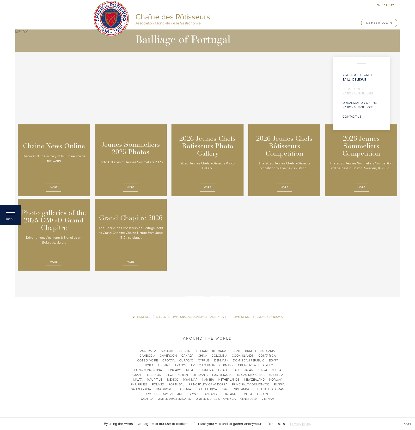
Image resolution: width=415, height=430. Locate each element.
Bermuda (219, 351)
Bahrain (183, 351)
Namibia (208, 380)
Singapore (163, 389)
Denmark (221, 360)
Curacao (186, 360)
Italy (236, 370)
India (189, 370)
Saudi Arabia (141, 389)
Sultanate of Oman (269, 389)
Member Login (379, 22)
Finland (164, 365)
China (202, 356)
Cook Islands (243, 356)
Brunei (250, 351)
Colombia (219, 356)
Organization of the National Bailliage (359, 105)
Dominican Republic (248, 360)
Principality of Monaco (250, 384)
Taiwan (193, 394)
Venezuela (248, 399)
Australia (148, 351)
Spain (225, 389)
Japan (248, 370)
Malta (137, 380)
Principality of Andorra (208, 384)
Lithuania (200, 375)
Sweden (152, 394)
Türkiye (263, 394)
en (378, 5)
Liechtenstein (177, 375)
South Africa (206, 389)
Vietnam (268, 399)
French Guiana (203, 365)
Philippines (139, 384)
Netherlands (228, 380)
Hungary (173, 370)
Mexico (172, 380)
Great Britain (248, 365)
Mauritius (155, 380)
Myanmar (190, 380)
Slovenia (184, 389)
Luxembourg (222, 375)
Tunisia (246, 394)
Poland (158, 384)
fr (385, 5)
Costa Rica (267, 356)
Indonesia (206, 370)
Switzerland (173, 394)
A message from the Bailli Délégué (358, 77)
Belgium (201, 351)
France (181, 365)
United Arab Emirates (174, 399)
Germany (226, 365)
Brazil (236, 351)
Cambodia (147, 356)
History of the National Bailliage (357, 91)
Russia (279, 384)
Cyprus (204, 360)
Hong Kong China (148, 370)
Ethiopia (146, 365)
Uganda (147, 399)
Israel (223, 370)
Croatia (168, 360)
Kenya (262, 370)
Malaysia (276, 375)
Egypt (273, 360)
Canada (187, 356)
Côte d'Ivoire (147, 360)
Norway (275, 380)
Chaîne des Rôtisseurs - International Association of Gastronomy (180, 317)
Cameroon (168, 356)
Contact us (352, 117)
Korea (276, 370)
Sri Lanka (241, 389)
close (407, 424)
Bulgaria (267, 351)
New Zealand (254, 380)
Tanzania (210, 394)
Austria (167, 351)
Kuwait (137, 375)
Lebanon (154, 375)
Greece (269, 365)
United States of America (216, 399)
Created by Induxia (270, 317)
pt (392, 5)
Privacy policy (300, 424)
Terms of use (241, 317)
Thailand (229, 394)
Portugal (176, 384)
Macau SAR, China (250, 375)
